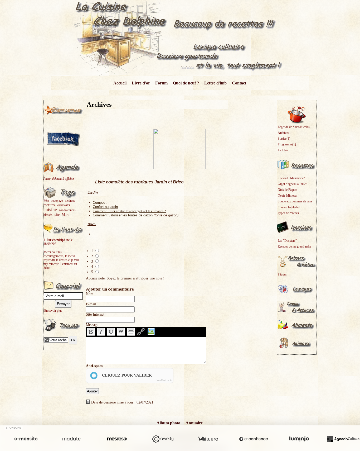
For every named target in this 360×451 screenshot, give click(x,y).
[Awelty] (162, 439)
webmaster (63, 205)
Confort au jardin (105, 207)
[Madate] (71, 439)
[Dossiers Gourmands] (297, 227)
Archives (283, 133)
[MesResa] (117, 439)
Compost (99, 203)
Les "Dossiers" (287, 241)
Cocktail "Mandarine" (291, 178)
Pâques (282, 274)
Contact (239, 83)
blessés (47, 215)
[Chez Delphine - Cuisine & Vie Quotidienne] (180, 38)
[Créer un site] (26, 439)
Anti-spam (94, 366)
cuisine (50, 209)
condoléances (67, 210)
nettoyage (57, 200)
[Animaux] (297, 342)
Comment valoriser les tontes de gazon (123, 215)
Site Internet (95, 314)
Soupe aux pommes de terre (295, 201)
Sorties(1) (284, 138)
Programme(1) (287, 144)
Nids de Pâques (287, 190)
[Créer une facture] (208, 439)
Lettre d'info (215, 83)
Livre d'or (141, 83)
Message (92, 325)
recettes (49, 205)
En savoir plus (53, 310)
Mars (65, 214)
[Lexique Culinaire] (297, 289)
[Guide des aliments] (297, 324)
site (57, 214)
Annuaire (194, 423)
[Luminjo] (299, 439)
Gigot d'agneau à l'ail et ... (294, 184)
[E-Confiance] (253, 439)
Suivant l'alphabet (289, 207)
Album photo (168, 423)
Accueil (120, 83)
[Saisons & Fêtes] (297, 261)
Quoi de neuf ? (186, 83)
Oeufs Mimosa (287, 195)
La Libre (283, 150)
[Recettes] (297, 164)
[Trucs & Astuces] (297, 306)
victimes (70, 200)
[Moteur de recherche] (63, 325)
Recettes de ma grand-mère (294, 246)
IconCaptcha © (164, 380)
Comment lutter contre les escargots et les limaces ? (129, 211)
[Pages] (63, 109)
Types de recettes (288, 213)
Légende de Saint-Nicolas (294, 127)
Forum (161, 83)
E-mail (91, 304)
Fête (46, 200)
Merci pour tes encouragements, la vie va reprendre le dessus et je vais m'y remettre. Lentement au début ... (61, 260)
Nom (89, 294)
